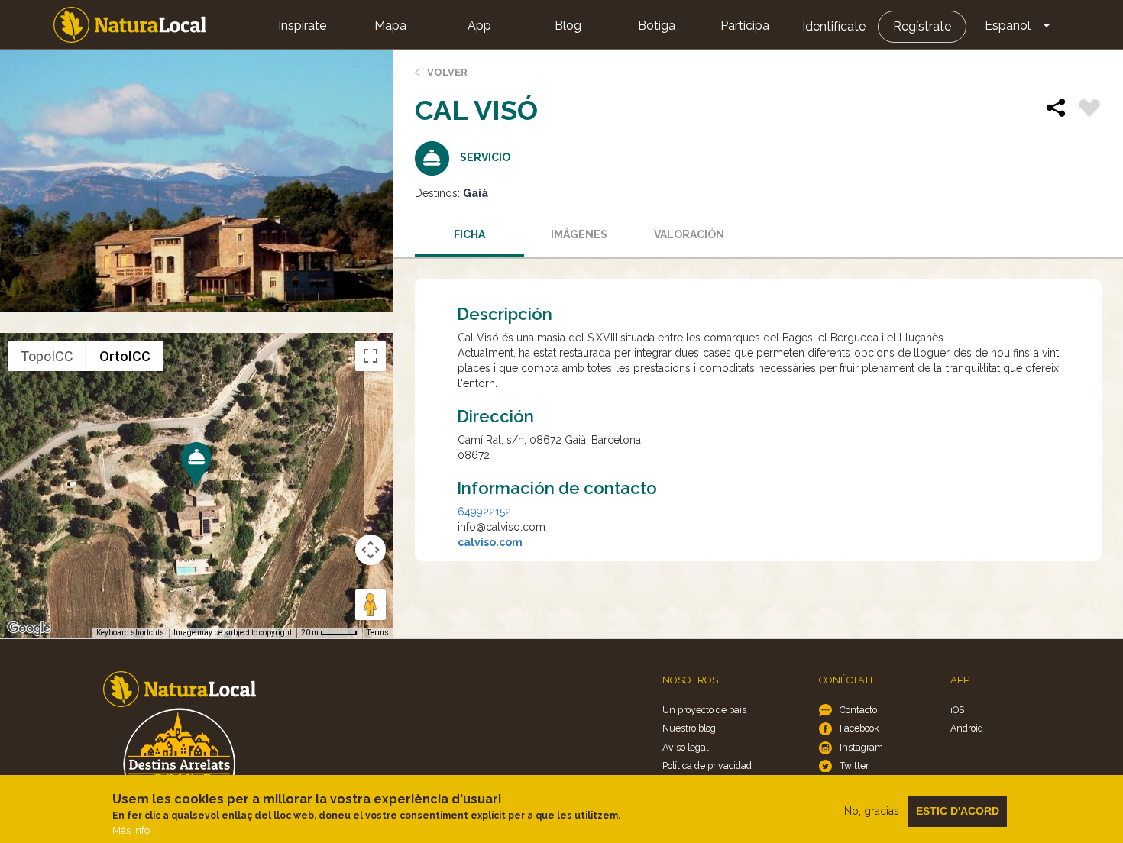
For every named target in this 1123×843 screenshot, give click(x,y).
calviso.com (490, 542)
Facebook (859, 728)
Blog (568, 25)
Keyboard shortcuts (130, 632)
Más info (131, 830)
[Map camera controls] (370, 550)
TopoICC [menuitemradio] (47, 356)
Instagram (861, 747)
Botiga (656, 25)
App (479, 25)
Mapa (390, 25)
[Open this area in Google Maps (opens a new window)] (29, 628)
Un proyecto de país (704, 709)
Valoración (689, 234)
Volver (447, 72)
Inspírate (302, 25)
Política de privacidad (707, 765)
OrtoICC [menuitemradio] (124, 356)
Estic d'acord (957, 811)
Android (966, 728)
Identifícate (834, 26)
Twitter (854, 765)
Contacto (858, 709)
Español (1008, 25)
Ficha (469, 234)
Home (129, 25)
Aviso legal (685, 747)
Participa (744, 25)
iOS (957, 709)
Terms (378, 632)
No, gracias (871, 811)
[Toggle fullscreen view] (370, 356)
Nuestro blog (689, 728)
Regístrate (922, 26)
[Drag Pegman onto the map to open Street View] (370, 604)
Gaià (475, 193)
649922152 (484, 511)
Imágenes (579, 234)
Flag (1089, 110)
